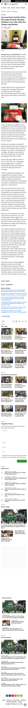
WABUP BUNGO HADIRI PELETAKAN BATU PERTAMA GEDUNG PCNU (6, 540)
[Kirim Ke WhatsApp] (25, 321)
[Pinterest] (13, 695)
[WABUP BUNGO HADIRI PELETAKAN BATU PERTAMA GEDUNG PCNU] (7, 533)
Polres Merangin (6, 316)
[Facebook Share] (13, 321)
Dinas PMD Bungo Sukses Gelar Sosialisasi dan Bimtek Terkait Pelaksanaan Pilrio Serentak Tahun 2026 (13, 674)
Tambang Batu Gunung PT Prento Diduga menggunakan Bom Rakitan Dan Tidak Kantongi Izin (14, 311)
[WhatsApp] (18, 695)
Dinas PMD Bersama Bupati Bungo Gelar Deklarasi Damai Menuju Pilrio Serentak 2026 (21, 532)
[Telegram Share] (22, 321)
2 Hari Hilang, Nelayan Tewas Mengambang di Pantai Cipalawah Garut (16, 479)
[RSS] (21, 695)
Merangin (3, 14)
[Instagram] (15, 695)
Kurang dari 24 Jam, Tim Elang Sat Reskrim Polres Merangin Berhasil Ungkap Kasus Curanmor (13, 308)
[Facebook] (7, 695)
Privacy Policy (16, 700)
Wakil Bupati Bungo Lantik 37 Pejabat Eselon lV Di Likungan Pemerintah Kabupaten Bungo (13, 685)
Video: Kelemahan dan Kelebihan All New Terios (15, 495)
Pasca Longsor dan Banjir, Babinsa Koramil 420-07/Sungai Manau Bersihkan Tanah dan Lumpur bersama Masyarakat (12, 299)
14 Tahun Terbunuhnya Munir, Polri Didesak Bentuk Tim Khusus (15, 484)
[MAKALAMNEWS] (11, 4)
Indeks (3, 700)
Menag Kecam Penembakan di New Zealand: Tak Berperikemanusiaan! (15, 473)
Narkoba (10, 27)
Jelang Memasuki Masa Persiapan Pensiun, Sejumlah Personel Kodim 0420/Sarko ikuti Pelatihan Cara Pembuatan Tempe (13, 304)
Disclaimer (23, 700)
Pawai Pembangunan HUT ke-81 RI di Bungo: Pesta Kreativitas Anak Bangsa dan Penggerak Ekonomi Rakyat (13, 526)
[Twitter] (10, 695)
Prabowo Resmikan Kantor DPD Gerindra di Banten (15, 490)
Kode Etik (9, 700)
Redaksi (20, 701)
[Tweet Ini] (16, 321)
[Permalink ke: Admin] (2, 27)
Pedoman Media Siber (11, 701)
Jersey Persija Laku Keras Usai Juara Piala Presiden (15, 501)
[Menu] (2, 4)
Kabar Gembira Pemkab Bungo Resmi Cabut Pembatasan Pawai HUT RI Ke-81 (12, 679)
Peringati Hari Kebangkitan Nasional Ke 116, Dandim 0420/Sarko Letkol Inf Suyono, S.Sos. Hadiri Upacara (14, 294)
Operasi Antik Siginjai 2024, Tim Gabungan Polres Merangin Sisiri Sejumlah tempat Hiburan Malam (13, 290)
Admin (5, 27)
